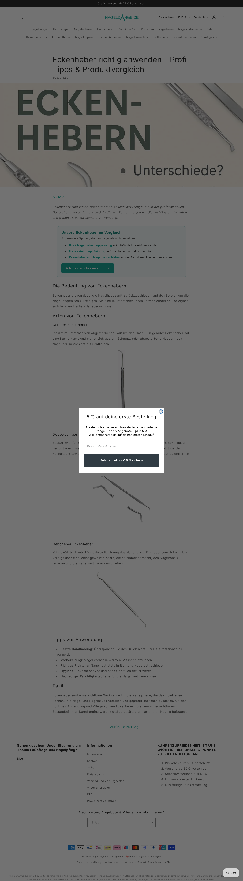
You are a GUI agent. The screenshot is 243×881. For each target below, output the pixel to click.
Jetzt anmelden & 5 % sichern (121, 460)
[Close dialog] (161, 411)
